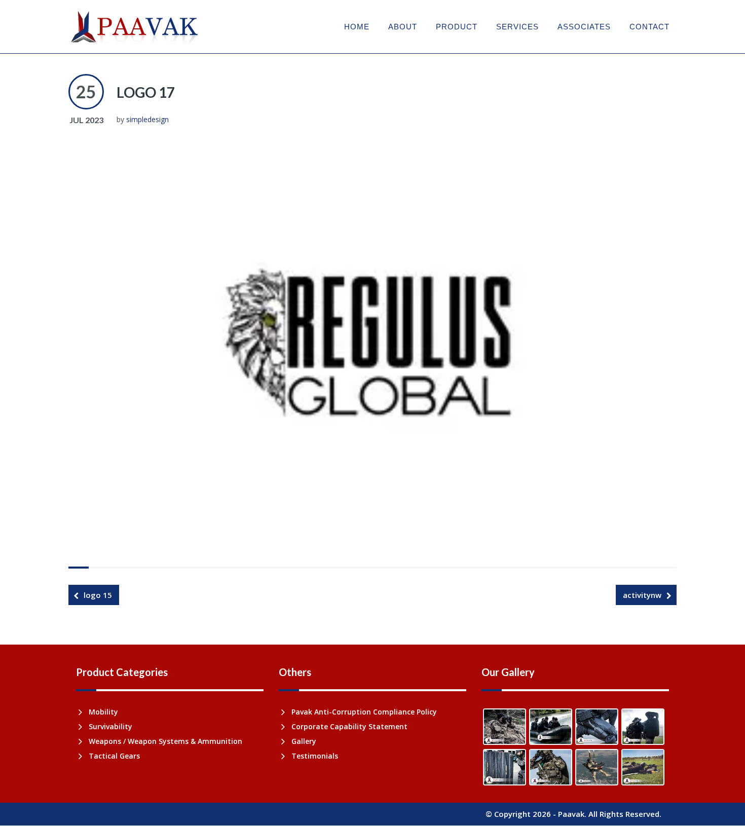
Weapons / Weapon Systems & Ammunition (165, 741)
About (402, 26)
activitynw (642, 595)
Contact (649, 26)
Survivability (110, 726)
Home (356, 26)
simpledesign (147, 119)
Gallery (303, 741)
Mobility (103, 712)
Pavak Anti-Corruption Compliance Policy (364, 712)
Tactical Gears (114, 756)
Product (456, 26)
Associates (584, 26)
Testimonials (314, 756)
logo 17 (146, 92)
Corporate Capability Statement (349, 726)
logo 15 (98, 595)
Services (517, 26)
